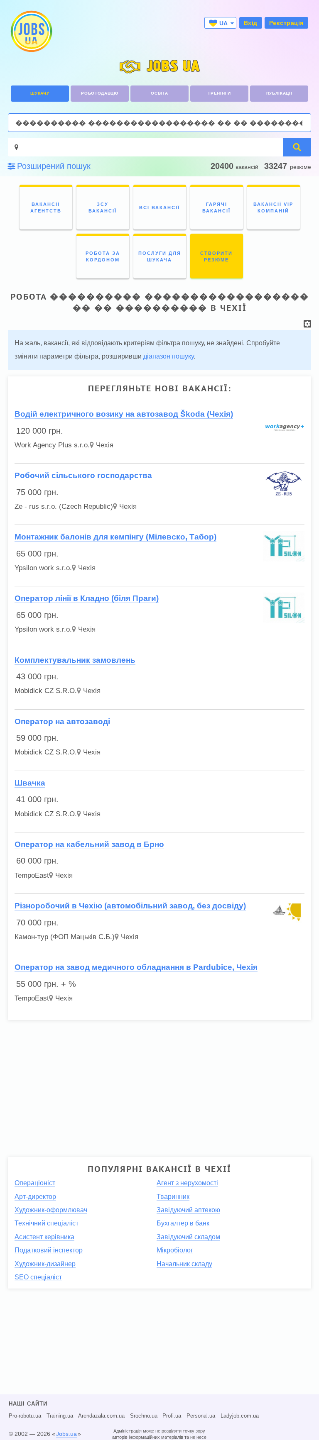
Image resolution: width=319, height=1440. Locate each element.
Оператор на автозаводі (62, 721)
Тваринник (173, 1196)
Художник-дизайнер (45, 1263)
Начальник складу (184, 1263)
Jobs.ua (66, 1433)
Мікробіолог (175, 1250)
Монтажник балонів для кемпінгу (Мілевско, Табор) (115, 536)
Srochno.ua (143, 1416)
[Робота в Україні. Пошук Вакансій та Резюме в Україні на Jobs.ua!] (31, 31)
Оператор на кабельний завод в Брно (89, 844)
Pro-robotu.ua (25, 1416)
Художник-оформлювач (51, 1209)
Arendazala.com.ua (101, 1416)
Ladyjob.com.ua (240, 1416)
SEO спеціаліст (38, 1277)
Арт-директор (35, 1196)
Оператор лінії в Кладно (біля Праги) (87, 598)
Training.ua (60, 1416)
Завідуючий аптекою (188, 1209)
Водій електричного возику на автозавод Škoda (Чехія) (124, 414)
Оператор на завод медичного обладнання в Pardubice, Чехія (136, 967)
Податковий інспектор (49, 1250)
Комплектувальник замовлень (75, 660)
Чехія (104, 445)
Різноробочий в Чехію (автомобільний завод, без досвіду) (130, 905)
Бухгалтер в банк (183, 1223)
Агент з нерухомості (187, 1182)
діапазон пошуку (168, 356)
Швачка (30, 783)
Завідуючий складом (188, 1236)
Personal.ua (200, 1416)
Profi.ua (171, 1416)
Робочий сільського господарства (83, 475)
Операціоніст (35, 1182)
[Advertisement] (159, 1085)
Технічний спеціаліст (47, 1223)
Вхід (251, 23)
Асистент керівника (44, 1236)
